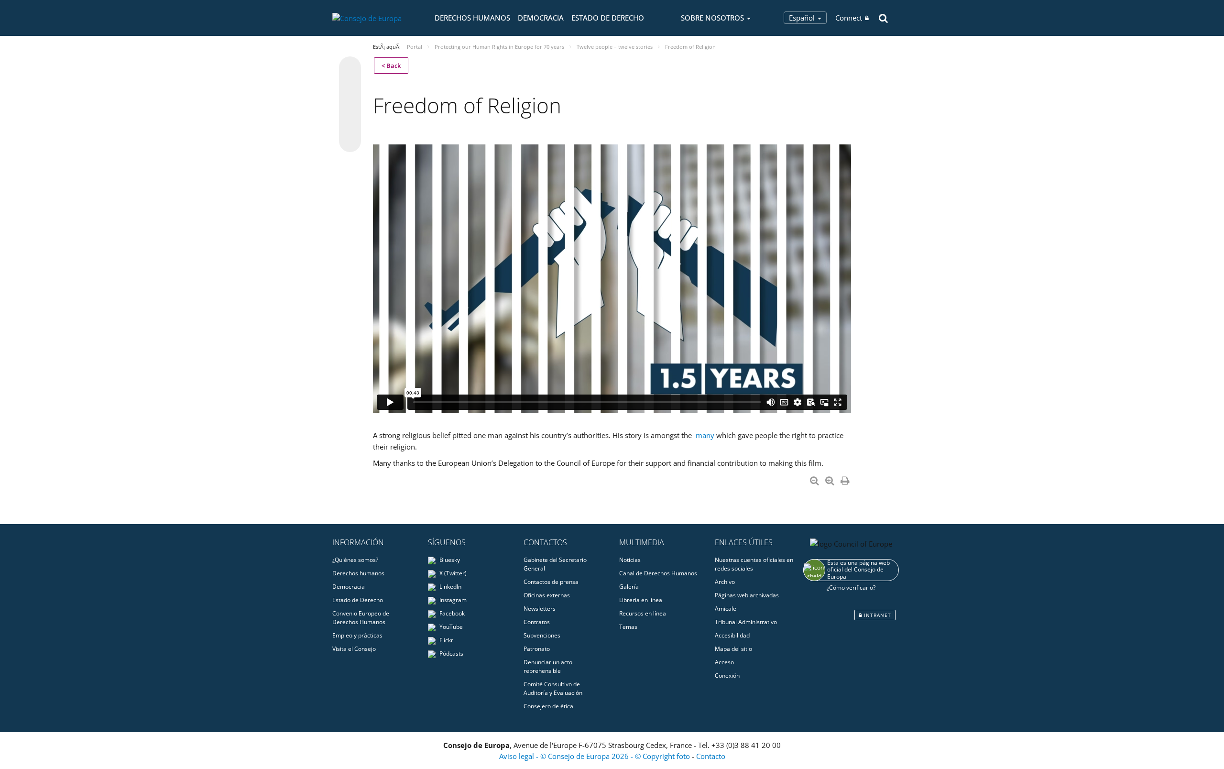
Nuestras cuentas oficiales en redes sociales (754, 564)
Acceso (724, 662)
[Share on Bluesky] (350, 68)
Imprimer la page (846, 478)
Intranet (876, 615)
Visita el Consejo (354, 649)
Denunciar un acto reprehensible (548, 666)
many (705, 435)
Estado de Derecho (607, 17)
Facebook (451, 613)
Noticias (630, 560)
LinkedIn (449, 586)
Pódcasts (450, 653)
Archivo (725, 582)
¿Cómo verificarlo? (851, 587)
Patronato (537, 649)
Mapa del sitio (733, 649)
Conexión (727, 675)
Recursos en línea (642, 613)
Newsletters (540, 608)
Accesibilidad (732, 635)
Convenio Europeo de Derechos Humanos (360, 617)
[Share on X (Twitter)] (350, 86)
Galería (629, 586)
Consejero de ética (548, 706)
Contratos (537, 622)
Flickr (445, 640)
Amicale (725, 608)
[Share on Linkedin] (350, 123)
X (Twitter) (452, 573)
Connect (848, 17)
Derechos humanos (472, 17)
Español (803, 17)
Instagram (452, 600)
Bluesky (449, 560)
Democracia (541, 17)
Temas (628, 627)
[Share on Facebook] (350, 105)
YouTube (450, 627)
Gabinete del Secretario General (555, 564)
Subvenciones (542, 635)
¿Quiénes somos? (355, 560)
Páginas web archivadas (747, 595)
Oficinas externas (547, 595)
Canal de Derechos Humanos (658, 573)
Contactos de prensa (551, 582)
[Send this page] (350, 141)
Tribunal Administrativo (746, 622)
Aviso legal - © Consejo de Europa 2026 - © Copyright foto (595, 756)
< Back (391, 65)
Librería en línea (640, 600)
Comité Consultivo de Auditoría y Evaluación (553, 688)
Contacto (710, 756)
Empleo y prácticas (357, 635)
